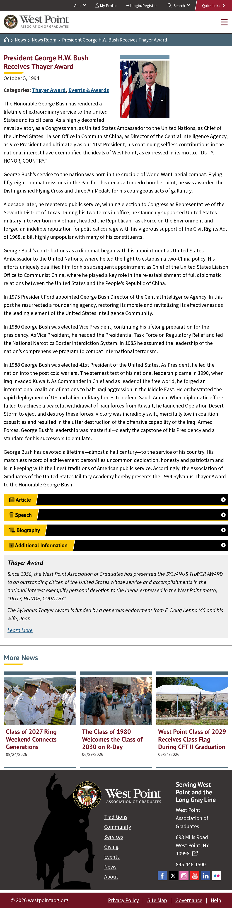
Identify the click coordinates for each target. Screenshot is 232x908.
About (111, 876)
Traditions (115, 816)
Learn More (20, 630)
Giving (111, 846)
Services (113, 836)
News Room (44, 39)
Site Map (157, 900)
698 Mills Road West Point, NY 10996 (192, 845)
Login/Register (143, 5)
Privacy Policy (123, 900)
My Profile (108, 5)
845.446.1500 (191, 864)
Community (117, 826)
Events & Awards (88, 89)
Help (216, 900)
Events (112, 856)
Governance (188, 900)
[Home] (6, 39)
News (20, 39)
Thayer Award (49, 89)
